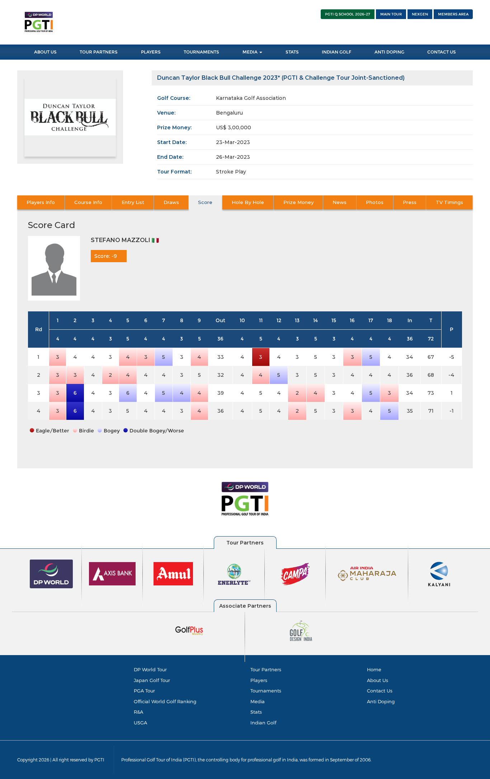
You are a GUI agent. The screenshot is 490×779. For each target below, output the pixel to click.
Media (250, 52)
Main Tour (391, 14)
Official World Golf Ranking (165, 701)
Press (409, 202)
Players (151, 52)
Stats (292, 52)
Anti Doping (389, 52)
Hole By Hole (248, 202)
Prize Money (298, 202)
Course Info (88, 202)
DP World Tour (150, 669)
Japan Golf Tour (152, 680)
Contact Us (441, 52)
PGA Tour (144, 691)
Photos (374, 202)
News (340, 202)
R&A (138, 712)
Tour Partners (99, 52)
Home (374, 669)
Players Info (41, 202)
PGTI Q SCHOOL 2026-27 (347, 14)
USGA (140, 722)
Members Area (453, 14)
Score (205, 202)
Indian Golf (336, 52)
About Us (45, 52)
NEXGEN (420, 14)
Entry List (133, 202)
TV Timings (449, 202)
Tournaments (201, 52)
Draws (171, 202)
